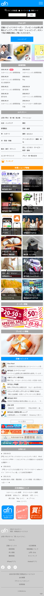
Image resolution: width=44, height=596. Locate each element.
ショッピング (22, 39)
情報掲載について (32, 549)
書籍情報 (12, 556)
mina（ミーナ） (22, 501)
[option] (22, 52)
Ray (23, 79)
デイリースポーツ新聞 (30, 492)
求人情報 (12, 552)
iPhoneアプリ (11, 561)
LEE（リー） (34, 495)
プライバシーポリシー (22, 581)
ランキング (9, 161)
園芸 (23, 123)
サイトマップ (32, 556)
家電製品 (4, 128)
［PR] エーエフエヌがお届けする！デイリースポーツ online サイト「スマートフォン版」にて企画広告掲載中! (22, 471)
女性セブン (16, 495)
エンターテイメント (7, 156)
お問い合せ (32, 552)
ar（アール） (31, 498)
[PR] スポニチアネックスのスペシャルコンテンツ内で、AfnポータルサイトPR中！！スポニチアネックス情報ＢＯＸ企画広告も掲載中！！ (22, 459)
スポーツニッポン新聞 (13, 492)
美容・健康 (26, 128)
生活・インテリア (7, 123)
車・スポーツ (5, 134)
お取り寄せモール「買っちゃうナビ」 (13, 536)
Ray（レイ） (20, 498)
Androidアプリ (32, 561)
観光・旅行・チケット (8, 149)
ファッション (26, 118)
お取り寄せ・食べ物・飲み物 (10, 118)
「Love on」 (12, 540)
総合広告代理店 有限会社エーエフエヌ (22, 574)
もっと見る (22, 421)
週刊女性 (4, 96)
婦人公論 (12, 498)
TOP (41, 594)
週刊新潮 (25, 89)
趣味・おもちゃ (27, 134)
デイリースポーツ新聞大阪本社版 (32, 105)
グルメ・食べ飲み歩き (29, 156)
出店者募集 (32, 545)
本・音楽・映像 (6, 140)
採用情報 (22, 584)
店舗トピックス (11, 545)
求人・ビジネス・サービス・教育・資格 (32, 149)
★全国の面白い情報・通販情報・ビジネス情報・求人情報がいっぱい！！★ (21, 481)
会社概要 (22, 577)
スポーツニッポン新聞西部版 (10, 72)
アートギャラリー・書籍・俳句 (32, 140)
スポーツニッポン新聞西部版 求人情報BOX (11, 81)
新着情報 (12, 549)
